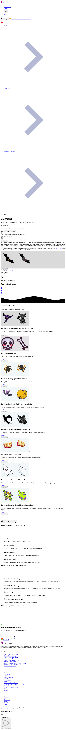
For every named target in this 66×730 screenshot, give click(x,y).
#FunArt (13, 625)
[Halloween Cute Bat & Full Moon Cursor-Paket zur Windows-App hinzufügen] (7, 411)
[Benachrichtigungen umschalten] (1, 21)
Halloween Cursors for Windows (12, 664)
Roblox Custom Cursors (10, 661)
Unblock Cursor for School (11, 687)
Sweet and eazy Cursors (10, 666)
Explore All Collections (7, 618)
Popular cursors (8, 674)
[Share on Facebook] (33, 287)
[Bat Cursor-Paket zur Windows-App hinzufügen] (7, 241)
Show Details (5, 717)
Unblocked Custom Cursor (11, 683)
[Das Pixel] (15, 350)
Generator (6, 675)
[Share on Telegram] (33, 294)
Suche (5, 673)
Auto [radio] (2, 231)
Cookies (6, 704)
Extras (6, 10)
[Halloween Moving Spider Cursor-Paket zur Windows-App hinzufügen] (7, 386)
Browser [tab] (5, 522)
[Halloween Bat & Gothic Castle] (15, 426)
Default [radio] (7, 231)
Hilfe (5, 14)
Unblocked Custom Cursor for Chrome (14, 684)
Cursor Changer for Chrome (11, 657)
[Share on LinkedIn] (33, 292)
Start (5, 5)
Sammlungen (7, 7)
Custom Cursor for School (10, 686)
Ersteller (6, 678)
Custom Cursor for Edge (10, 656)
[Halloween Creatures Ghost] (15, 476)
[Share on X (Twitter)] (33, 289)
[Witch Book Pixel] (15, 451)
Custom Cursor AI (8, 677)
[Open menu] (1, 17)
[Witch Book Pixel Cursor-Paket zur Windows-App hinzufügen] (7, 462)
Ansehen (3, 334)
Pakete (5, 8)
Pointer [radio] (14, 231)
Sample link (10, 234)
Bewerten (6, 690)
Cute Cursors (58, 248)
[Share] (2, 239)
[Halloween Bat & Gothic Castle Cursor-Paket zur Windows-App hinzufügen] (7, 437)
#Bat (27, 625)
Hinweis (6, 702)
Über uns (6, 697)
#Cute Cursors (22, 625)
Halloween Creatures (11, 271)
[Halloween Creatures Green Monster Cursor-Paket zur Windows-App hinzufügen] (7, 514)
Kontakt (6, 698)
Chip (23, 234)
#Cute (17, 625)
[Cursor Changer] (2, 2)
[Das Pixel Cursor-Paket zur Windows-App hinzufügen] (7, 361)
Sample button (17, 234)
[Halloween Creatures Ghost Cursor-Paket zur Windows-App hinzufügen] (7, 487)
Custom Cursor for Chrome (11, 654)
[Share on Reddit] (33, 295)
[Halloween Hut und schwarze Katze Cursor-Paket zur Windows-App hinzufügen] (7, 335)
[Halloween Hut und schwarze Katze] (15, 325)
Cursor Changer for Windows (11, 660)
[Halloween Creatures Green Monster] (15, 502)
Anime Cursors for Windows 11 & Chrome (15, 663)
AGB (5, 701)
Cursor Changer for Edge (10, 658)
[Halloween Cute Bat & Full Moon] (15, 401)
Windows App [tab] (13, 522)
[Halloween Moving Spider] (15, 375)
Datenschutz (7, 700)
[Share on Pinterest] (33, 290)
